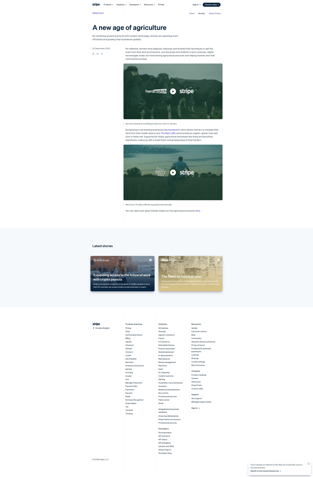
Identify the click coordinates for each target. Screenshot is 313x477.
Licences (195, 355)
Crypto (128, 355)
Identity (128, 369)
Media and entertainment (169, 389)
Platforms (162, 365)
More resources (198, 365)
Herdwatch (174, 129)
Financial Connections (134, 365)
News (192, 13)
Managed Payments (133, 382)
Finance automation (166, 348)
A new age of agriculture (129, 27)
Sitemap (195, 358)
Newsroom (98, 12)
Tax (127, 406)
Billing (127, 338)
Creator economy (165, 376)
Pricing (161, 4)
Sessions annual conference (203, 341)
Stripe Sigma (130, 403)
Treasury (129, 413)
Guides (194, 328)
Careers (194, 378)
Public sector (164, 400)
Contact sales (211, 4)
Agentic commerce (166, 335)
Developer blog (165, 453)
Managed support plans (201, 402)
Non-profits (163, 393)
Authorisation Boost (133, 335)
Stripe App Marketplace (168, 416)
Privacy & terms (198, 345)
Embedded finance (166, 345)
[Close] (308, 464)
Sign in (196, 4)
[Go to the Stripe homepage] (95, 324)
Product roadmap (198, 375)
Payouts (128, 393)
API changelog (164, 443)
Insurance (162, 386)
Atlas (127, 331)
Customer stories (198, 331)
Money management (167, 362)
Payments (129, 389)
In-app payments (165, 355)
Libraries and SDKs (166, 446)
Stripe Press (196, 385)
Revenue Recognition (134, 400)
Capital (128, 341)
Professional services (167, 396)
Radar (127, 396)
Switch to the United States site (264, 471)
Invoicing (129, 372)
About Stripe (215, 13)
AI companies (164, 372)
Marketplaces (164, 359)
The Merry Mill (168, 133)
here (197, 210)
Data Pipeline (131, 359)
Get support (196, 398)
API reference (164, 436)
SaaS (160, 369)
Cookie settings (198, 361)
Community (196, 338)
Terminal (129, 410)
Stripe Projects (164, 449)
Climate (128, 348)
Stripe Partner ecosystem (169, 419)
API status (162, 439)
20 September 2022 (101, 48)
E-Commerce (164, 341)
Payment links (131, 386)
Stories (201, 13)
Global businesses (166, 352)
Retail (160, 403)
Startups (162, 331)
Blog (193, 335)
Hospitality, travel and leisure (170, 382)
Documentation (165, 432)
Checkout (129, 345)
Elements (129, 362)
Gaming (161, 379)
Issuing (128, 376)
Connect (129, 352)
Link (127, 379)
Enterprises (163, 328)
